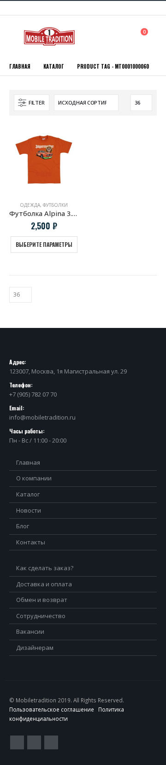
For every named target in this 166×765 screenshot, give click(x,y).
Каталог (28, 494)
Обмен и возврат (41, 600)
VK (51, 742)
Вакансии (30, 631)
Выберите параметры (44, 244)
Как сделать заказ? (44, 568)
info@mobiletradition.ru (42, 417)
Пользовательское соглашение (51, 709)
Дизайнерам (34, 647)
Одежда (30, 205)
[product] (43, 159)
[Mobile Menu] (15, 36)
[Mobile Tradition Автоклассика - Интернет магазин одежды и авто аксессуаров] (49, 36)
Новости (28, 510)
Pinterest (34, 742)
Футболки (55, 205)
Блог (22, 526)
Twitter (17, 742)
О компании (34, 478)
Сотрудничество (40, 616)
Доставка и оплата (44, 584)
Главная (28, 462)
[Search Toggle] (124, 36)
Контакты (30, 542)
